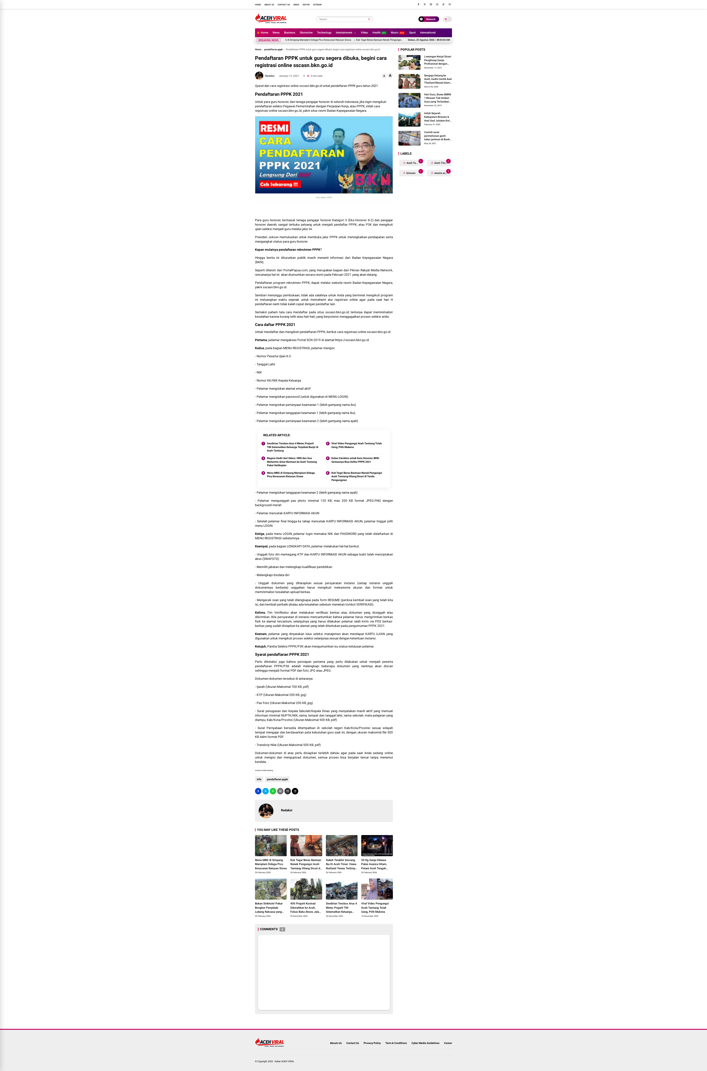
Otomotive (306, 32)
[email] (287, 791)
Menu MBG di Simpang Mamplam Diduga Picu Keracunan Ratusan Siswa (291, 474)
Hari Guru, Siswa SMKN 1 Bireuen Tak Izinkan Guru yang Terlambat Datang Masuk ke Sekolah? (437, 98)
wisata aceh (441, 172)
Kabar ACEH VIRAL (284, 1061)
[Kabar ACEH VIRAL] (271, 23)
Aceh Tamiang (414, 162)
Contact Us (284, 4)
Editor (306, 4)
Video (364, 32)
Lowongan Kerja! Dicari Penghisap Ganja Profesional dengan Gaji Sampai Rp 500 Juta (437, 60)
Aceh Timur (441, 162)
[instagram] (431, 4)
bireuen (413, 172)
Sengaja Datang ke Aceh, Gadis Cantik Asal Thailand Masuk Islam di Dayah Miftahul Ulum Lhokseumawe (438, 79)
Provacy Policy (372, 1043)
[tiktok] (443, 4)
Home (258, 4)
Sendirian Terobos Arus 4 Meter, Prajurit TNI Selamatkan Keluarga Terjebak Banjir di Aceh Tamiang (292, 447)
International (428, 32)
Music (397, 32)
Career (448, 1043)
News (276, 32)
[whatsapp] (273, 791)
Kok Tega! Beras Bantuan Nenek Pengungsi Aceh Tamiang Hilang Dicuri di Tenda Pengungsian (365, 39)
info (259, 779)
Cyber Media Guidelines (425, 1043)
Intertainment (344, 32)
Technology (324, 32)
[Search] (369, 19)
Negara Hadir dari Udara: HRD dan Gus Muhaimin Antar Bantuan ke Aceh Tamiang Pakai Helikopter (292, 462)
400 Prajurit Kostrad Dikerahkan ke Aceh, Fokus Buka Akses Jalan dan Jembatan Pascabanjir (305, 908)
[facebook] (418, 4)
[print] (280, 791)
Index (296, 4)
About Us (269, 4)
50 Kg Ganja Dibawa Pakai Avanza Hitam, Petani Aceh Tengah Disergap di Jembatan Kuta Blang (374, 864)
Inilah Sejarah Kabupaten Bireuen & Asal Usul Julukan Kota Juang (437, 117)
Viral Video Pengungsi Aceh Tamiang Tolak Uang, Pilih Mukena (356, 445)
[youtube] (437, 4)
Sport (412, 32)
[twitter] (424, 4)
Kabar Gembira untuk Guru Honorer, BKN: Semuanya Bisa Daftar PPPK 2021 (355, 460)
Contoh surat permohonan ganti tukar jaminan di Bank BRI (437, 136)
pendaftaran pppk (273, 49)
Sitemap (317, 4)
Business (289, 32)
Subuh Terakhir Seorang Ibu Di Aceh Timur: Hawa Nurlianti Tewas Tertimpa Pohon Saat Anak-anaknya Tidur (341, 864)
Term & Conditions (396, 1043)
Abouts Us (336, 1043)
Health (379, 32)
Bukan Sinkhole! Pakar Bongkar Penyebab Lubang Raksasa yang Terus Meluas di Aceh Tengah (269, 908)
